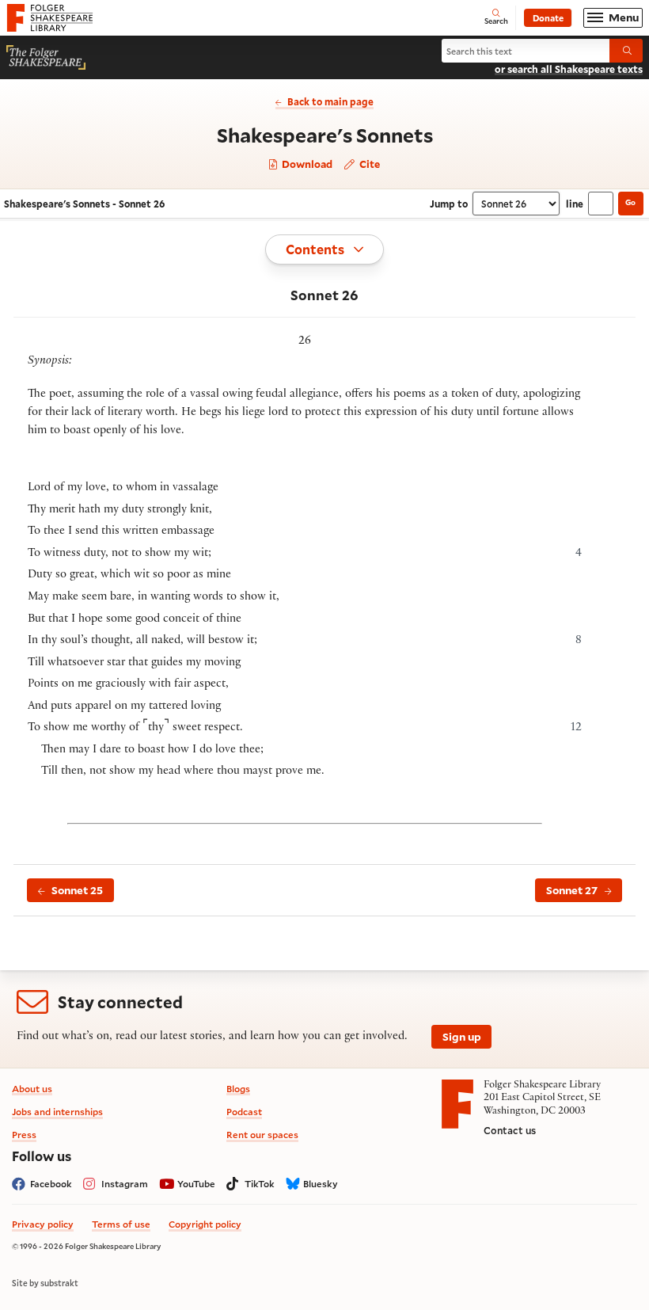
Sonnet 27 (572, 890)
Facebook (51, 1184)
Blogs (238, 1089)
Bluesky (320, 1184)
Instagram (124, 1184)
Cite (368, 163)
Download (305, 164)
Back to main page (330, 101)
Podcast (244, 1112)
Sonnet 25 (77, 890)
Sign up (461, 1037)
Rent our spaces (262, 1135)
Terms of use (121, 1224)
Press (24, 1135)
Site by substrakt (45, 1283)
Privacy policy (43, 1224)
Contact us (510, 1130)
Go (630, 202)
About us (32, 1089)
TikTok (260, 1184)
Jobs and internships (57, 1112)
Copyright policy (205, 1224)
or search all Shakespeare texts (569, 69)
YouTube (196, 1184)
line (574, 203)
